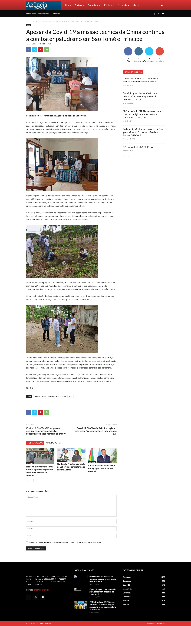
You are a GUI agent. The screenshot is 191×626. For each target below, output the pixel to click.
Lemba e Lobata (40, 396)
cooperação (62, 460)
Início (28, 21)
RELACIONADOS (35, 443)
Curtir (128, 48)
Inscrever (160, 48)
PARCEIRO (56, 14)
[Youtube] (163, 13)
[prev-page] (27, 480)
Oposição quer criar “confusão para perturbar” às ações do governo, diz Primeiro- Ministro (140, 96)
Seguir (138, 48)
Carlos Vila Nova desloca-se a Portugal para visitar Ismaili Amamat (101, 468)
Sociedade (93, 5)
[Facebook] (154, 13)
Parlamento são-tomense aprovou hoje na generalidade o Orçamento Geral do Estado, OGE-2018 (143, 132)
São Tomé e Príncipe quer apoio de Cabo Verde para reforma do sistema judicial (71, 467)
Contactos (161, 623)
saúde (34, 21)
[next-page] (32, 480)
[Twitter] (159, 13)
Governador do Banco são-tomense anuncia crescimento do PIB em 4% (103, 579)
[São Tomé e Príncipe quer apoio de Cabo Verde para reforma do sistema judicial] (71, 455)
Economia (122, 5)
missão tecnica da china (57, 396)
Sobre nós (151, 623)
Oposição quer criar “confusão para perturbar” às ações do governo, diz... (103, 591)
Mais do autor (53, 443)
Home (68, 5)
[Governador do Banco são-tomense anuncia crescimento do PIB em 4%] (80, 579)
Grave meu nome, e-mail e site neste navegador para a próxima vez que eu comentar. (65, 542)
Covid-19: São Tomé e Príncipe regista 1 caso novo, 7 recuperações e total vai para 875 (96, 431)
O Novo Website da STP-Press (138, 147)
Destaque (30, 463)
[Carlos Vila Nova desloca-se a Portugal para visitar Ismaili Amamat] (102, 455)
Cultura (78, 5)
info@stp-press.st (41, 590)
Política (108, 5)
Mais (135, 5)
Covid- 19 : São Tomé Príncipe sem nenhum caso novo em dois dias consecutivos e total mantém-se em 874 (46, 431)
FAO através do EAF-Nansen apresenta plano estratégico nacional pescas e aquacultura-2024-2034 (142, 114)
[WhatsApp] (46, 49)
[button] (162, 5)
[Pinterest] (40, 49)
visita (70, 396)
